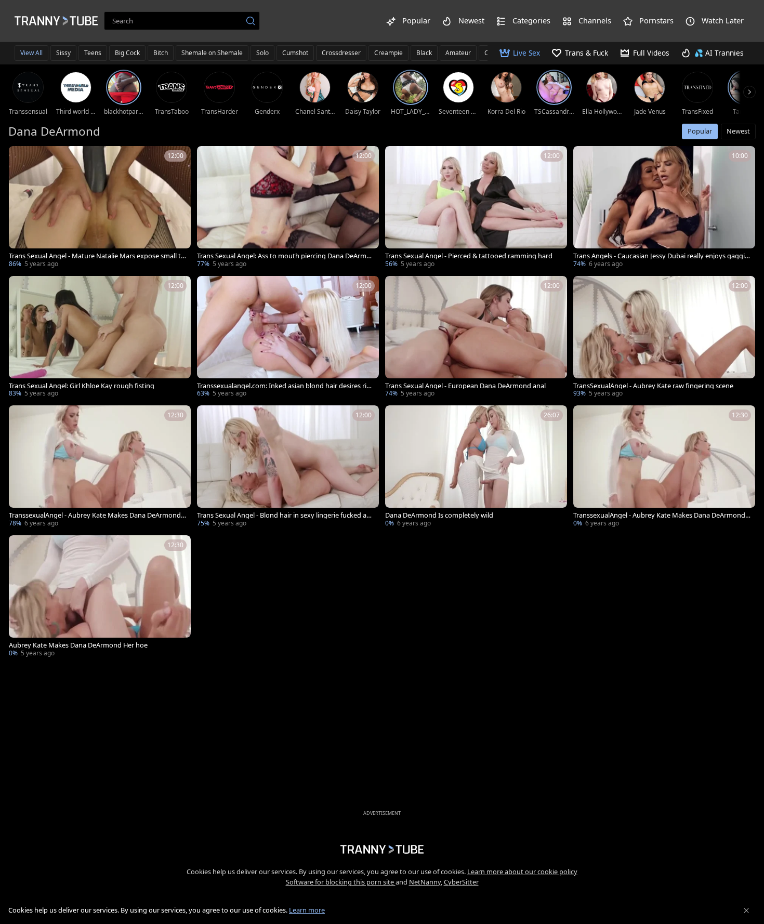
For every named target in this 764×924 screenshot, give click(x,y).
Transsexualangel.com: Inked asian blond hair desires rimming (285, 385)
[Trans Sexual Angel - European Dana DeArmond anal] (476, 338)
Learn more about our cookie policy (522, 871)
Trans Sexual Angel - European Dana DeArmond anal (465, 385)
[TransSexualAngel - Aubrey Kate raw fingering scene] (664, 338)
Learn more (307, 910)
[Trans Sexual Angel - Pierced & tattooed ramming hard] (476, 208)
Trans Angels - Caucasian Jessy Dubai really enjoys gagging (661, 256)
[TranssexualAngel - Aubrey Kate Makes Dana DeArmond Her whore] (100, 467)
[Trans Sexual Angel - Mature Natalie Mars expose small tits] (100, 208)
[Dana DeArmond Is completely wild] (476, 467)
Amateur (458, 52)
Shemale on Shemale (212, 52)
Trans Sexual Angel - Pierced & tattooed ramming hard (468, 256)
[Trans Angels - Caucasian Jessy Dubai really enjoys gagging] (664, 208)
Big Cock (127, 52)
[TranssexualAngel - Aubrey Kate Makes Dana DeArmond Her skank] (664, 467)
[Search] (250, 21)
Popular (700, 131)
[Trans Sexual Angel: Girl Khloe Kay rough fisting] (100, 338)
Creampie (388, 52)
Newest (738, 131)
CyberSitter (461, 882)
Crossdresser (341, 52)
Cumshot (295, 52)
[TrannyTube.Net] (56, 20)
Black (424, 52)
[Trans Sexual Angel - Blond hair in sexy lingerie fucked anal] (288, 467)
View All (31, 52)
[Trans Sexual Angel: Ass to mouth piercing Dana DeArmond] (288, 208)
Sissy (63, 52)
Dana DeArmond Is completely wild (439, 515)
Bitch (160, 52)
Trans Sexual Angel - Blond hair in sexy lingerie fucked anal (285, 515)
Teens (92, 52)
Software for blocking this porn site (341, 882)
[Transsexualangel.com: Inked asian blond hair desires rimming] (288, 338)
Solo (262, 52)
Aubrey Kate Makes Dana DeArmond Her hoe (78, 645)
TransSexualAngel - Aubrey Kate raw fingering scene (653, 385)
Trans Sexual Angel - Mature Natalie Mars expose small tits (97, 256)
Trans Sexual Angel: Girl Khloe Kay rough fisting (81, 385)
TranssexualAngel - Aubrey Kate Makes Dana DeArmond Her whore (95, 515)
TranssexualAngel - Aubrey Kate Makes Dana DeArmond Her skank (659, 515)
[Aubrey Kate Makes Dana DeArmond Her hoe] (100, 597)
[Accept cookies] (746, 910)
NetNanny (425, 882)
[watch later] (21, 158)
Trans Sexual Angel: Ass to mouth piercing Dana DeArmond (286, 256)
